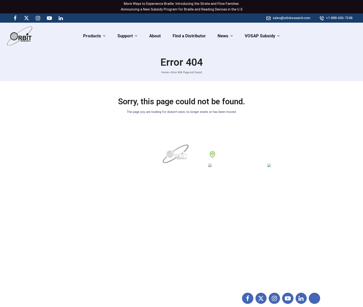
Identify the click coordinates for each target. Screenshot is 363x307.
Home (165, 72)
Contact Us (173, 250)
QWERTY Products (275, 222)
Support (170, 213)
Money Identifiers (274, 250)
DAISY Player (270, 213)
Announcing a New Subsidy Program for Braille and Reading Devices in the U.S (181, 9)
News (168, 222)
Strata (205, 4)
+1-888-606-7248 (339, 18)
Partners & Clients (180, 259)
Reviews (171, 232)
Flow (221, 4)
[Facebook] (15, 18)
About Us (171, 204)
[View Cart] (356, 35)
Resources (173, 241)
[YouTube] (49, 18)
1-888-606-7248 (243, 166)
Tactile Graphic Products (281, 232)
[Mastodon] (72, 18)
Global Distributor (225, 204)
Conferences (221, 241)
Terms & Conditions (227, 222)
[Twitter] (26, 18)
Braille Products (273, 204)
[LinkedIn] (60, 18)
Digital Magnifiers (274, 278)
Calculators (268, 241)
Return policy (221, 213)
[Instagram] (38, 18)
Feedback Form (224, 250)
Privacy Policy (222, 232)
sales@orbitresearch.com (291, 18)
